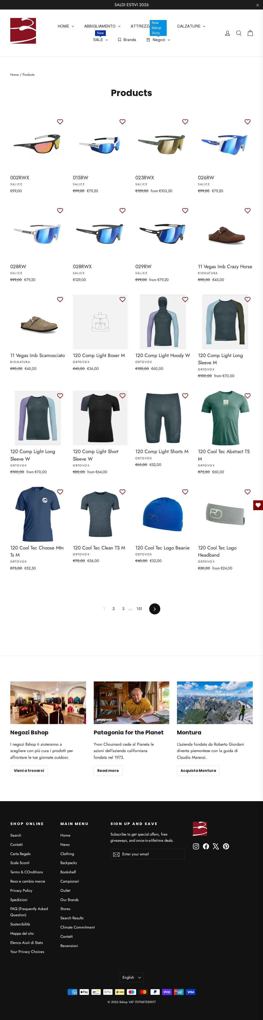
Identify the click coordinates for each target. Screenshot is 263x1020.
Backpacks (68, 863)
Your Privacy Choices (27, 952)
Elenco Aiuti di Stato (26, 943)
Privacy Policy (21, 890)
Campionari (69, 881)
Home (14, 74)
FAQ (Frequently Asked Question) (29, 912)
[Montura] (215, 702)
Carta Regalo (20, 854)
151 (139, 609)
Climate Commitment (77, 927)
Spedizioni (18, 900)
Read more (108, 770)
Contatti (16, 844)
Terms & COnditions (26, 872)
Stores (65, 909)
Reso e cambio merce (27, 881)
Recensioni (69, 946)
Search (15, 835)
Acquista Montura (198, 770)
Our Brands (69, 900)
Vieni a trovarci (29, 770)
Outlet (65, 890)
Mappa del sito (22, 933)
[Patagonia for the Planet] (132, 702)
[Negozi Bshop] (48, 702)
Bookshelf (68, 872)
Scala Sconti (20, 863)
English (128, 977)
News (65, 844)
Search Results (71, 918)
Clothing (67, 854)
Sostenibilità (20, 924)
